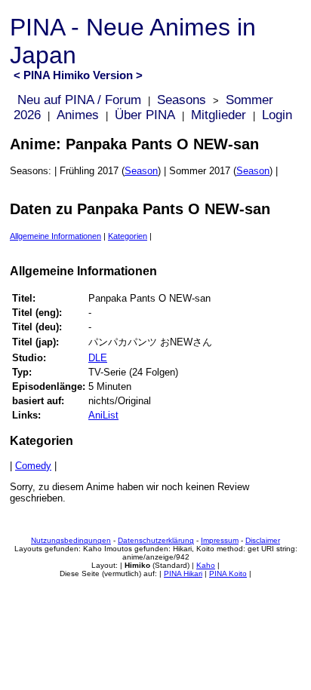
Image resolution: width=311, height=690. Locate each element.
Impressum (220, 540)
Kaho (205, 565)
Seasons (181, 100)
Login (277, 115)
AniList (103, 415)
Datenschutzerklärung (156, 540)
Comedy (33, 465)
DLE (97, 357)
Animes (78, 115)
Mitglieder (218, 115)
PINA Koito (228, 573)
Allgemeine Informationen (55, 236)
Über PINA (145, 115)
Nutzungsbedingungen (71, 540)
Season (141, 170)
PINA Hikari (183, 573)
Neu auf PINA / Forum (79, 100)
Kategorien (127, 236)
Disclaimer (262, 540)
